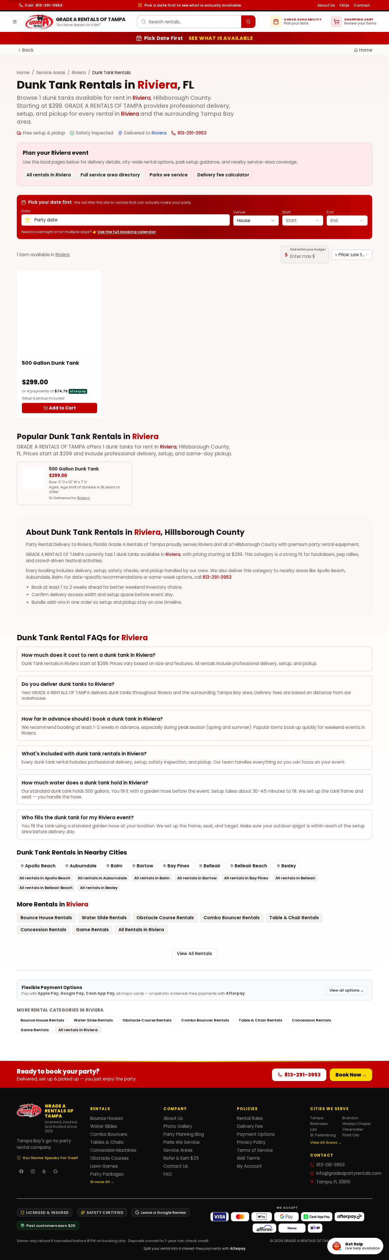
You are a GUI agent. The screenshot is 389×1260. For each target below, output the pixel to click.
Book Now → (351, 1075)
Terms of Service (255, 1150)
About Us (326, 5)
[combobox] (196, 21)
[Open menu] (15, 21)
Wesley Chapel (356, 1123)
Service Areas (50, 72)
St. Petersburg (323, 1135)
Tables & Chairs (107, 1142)
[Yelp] (44, 1171)
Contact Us (175, 1166)
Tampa (317, 1118)
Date (25, 211)
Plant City (350, 1135)
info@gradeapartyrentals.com (344, 1173)
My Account (249, 1166)
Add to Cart (62, 408)
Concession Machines (113, 1150)
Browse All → (102, 1181)
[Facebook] (21, 1171)
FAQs (344, 5)
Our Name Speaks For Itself (50, 1157)
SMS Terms (248, 1158)
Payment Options (256, 1134)
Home (365, 50)
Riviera (79, 72)
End (330, 212)
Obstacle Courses (109, 1158)
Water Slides (103, 1126)
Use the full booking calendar (127, 231)
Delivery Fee (250, 1126)
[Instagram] (32, 1171)
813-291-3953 (217, 577)
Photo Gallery (177, 1126)
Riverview (319, 1123)
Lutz (313, 1129)
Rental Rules (250, 1118)
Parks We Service (181, 1142)
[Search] (248, 21)
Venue (239, 212)
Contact (362, 5)
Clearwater (352, 1129)
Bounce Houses (106, 1118)
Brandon (350, 1118)
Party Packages (107, 1174)
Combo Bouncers (108, 1134)
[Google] (55, 1171)
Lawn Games (104, 1166)
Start (286, 212)
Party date (46, 220)
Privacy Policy (251, 1142)
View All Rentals (194, 953)
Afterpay (237, 1248)
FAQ (167, 1174)
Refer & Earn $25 (181, 1158)
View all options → (346, 990)
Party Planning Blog (183, 1134)
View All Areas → (325, 1142)
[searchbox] (189, 21)
